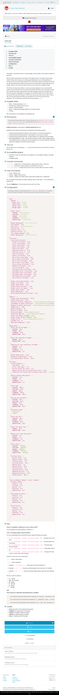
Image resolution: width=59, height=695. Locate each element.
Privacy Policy (51, 689)
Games (29, 2)
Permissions (12, 53)
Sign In (53, 2)
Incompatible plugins (15, 57)
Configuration (13, 64)
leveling (27, 643)
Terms (53, 687)
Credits (11, 68)
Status (4, 679)
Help (30, 631)
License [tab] (29, 46)
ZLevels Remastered (17, 8)
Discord (48, 2)
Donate (30, 627)
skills (32, 643)
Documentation (16, 680)
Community (15, 679)
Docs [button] (33, 2)
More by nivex (8, 647)
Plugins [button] (23, 2)
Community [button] (40, 2)
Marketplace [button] (16, 2)
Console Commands (15, 59)
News (4, 677)
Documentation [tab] (10, 46)
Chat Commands (14, 62)
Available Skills (13, 51)
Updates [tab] (20, 46)
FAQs (13, 682)
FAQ (10, 66)
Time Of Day (8, 42)
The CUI (11, 55)
